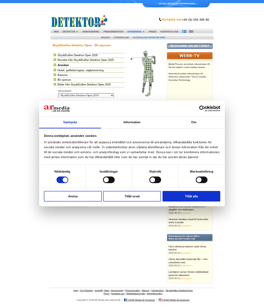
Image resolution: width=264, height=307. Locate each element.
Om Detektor (86, 290)
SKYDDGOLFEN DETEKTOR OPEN (149, 38)
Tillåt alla (191, 196)
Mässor (146, 290)
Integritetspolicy (155, 293)
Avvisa (73, 196)
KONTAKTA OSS (169, 31)
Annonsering (117, 290)
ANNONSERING (90, 31)
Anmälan (63, 65)
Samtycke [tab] (70, 122)
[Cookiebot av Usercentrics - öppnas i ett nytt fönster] (202, 108)
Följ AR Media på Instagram (176, 300)
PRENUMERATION (113, 31)
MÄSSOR (105, 38)
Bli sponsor (64, 79)
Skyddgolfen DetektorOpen (179, 290)
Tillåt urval (132, 196)
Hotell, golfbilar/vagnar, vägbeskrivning (81, 70)
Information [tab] (132, 122)
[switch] (109, 180)
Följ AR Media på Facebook (141, 300)
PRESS (152, 31)
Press (107, 293)
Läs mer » (186, 213)
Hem (75, 290)
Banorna (62, 75)
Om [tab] (193, 122)
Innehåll (99, 290)
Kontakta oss (118, 293)
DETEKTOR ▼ (70, 31)
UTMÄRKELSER (121, 38)
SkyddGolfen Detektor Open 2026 (78, 55)
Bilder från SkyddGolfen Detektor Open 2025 (84, 84)
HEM (56, 31)
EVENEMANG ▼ (136, 31)
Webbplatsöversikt (135, 293)
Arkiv (106, 290)
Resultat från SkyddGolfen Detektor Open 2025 (86, 60)
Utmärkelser (157, 290)
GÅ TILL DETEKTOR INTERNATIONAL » (178, 3)
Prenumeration (132, 290)
